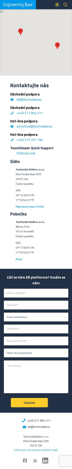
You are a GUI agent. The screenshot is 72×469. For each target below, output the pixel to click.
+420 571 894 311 (30, 112)
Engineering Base (18, 4)
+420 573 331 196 (30, 139)
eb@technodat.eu (29, 99)
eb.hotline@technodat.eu (34, 126)
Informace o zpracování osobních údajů (36, 450)
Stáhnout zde (26, 153)
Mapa (19, 259)
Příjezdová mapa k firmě (30, 206)
